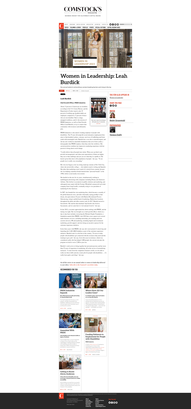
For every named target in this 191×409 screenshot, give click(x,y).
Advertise (97, 24)
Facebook (113, 24)
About (66, 24)
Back (61, 90)
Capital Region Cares (113, 27)
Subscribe (72, 24)
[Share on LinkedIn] (116, 106)
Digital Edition (80, 24)
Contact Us (105, 24)
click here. (98, 123)
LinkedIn (118, 24)
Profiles (85, 27)
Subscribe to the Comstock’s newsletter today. (84, 265)
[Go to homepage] (82, 11)
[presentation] (61, 26)
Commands (1, 408)
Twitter (110, 24)
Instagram (115, 24)
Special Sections (100, 27)
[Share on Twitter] (113, 106)
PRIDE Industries (93, 344)
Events (91, 27)
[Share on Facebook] (111, 106)
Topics (66, 27)
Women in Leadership (116, 98)
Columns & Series (75, 27)
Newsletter (89, 24)
